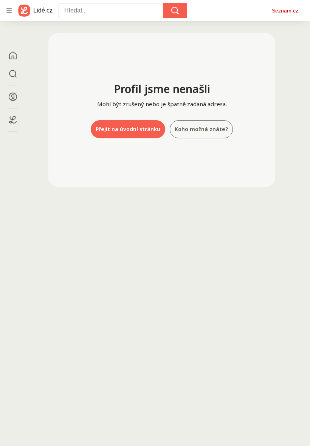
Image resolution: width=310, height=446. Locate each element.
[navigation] (9, 11)
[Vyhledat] (175, 10)
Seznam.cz (285, 11)
